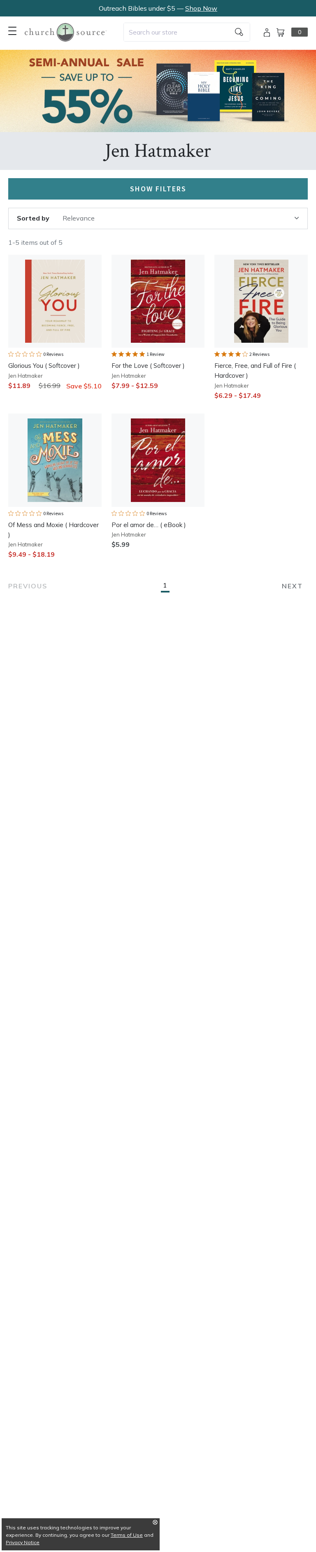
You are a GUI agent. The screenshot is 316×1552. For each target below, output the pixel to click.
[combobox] (186, 32)
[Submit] (239, 32)
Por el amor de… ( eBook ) (149, 525)
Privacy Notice (23, 1542)
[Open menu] (12, 31)
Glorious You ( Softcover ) (44, 365)
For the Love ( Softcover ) (148, 365)
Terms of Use (127, 1535)
